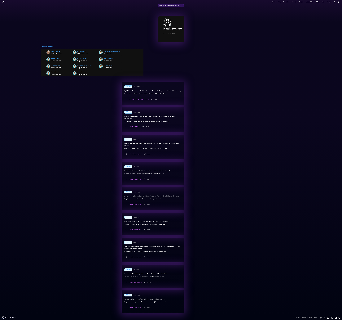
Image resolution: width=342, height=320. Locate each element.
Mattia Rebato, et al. (135, 179)
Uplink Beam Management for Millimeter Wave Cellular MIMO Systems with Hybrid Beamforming (152, 91)
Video (294, 2)
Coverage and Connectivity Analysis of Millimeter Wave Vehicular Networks (146, 274)
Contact (309, 317)
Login (329, 2)
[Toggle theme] (334, 2)
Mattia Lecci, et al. (135, 126)
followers (172, 33)
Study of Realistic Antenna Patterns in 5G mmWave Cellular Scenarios (144, 299)
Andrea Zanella (55, 65)
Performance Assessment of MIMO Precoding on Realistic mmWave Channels (147, 171)
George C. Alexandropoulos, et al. (139, 99)
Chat (273, 2)
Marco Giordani (108, 58)
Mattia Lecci (55, 72)
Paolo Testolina (82, 72)
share (156, 99)
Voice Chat (309, 2)
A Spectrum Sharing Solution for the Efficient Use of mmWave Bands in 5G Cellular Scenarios (151, 196)
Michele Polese (82, 58)
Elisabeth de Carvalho (84, 65)
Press (315, 317)
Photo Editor (320, 2)
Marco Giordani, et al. (136, 282)
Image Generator (283, 2)
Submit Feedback (300, 317)
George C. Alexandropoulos (112, 51)
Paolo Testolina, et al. (136, 154)
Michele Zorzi (81, 51)
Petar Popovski (55, 51)
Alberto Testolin (108, 65)
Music (301, 2)
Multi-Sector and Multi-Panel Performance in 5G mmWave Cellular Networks (146, 221)
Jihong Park (55, 58)
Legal (320, 317)
